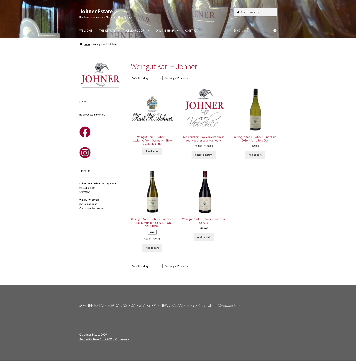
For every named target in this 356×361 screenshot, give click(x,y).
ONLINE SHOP (165, 30)
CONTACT (191, 30)
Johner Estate (96, 11)
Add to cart (255, 154)
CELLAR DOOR (135, 30)
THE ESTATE (107, 30)
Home (87, 44)
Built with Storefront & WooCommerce (104, 339)
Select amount (203, 154)
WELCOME (86, 30)
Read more (152, 151)
